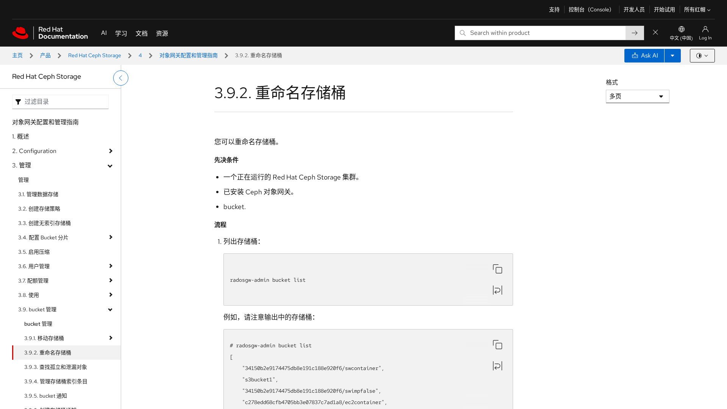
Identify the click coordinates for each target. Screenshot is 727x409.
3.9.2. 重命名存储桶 (47, 352)
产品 (45, 55)
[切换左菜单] (120, 78)
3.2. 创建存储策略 (39, 208)
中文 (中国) (681, 38)
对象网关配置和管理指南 (188, 55)
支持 (554, 9)
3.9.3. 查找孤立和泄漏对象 (55, 367)
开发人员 (634, 9)
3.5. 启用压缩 (34, 251)
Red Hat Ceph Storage (94, 55)
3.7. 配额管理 (33, 280)
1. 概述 (20, 136)
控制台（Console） (592, 9)
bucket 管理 (38, 323)
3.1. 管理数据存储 (38, 194)
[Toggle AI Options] (672, 55)
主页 (17, 55)
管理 (23, 179)
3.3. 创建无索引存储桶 (44, 223)
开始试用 (664, 9)
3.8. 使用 (28, 295)
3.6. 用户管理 (34, 266)
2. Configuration (34, 151)
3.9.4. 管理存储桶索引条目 (55, 381)
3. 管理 (21, 165)
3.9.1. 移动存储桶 (44, 338)
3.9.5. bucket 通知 (45, 395)
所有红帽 (694, 9)
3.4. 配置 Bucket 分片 (43, 237)
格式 (612, 82)
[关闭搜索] (655, 33)
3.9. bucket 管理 (37, 309)
